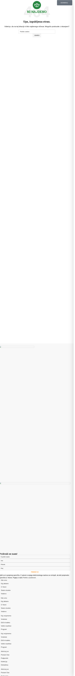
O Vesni (3, 587)
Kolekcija (4, 661)
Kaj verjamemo (6, 616)
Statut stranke (6, 590)
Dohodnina (4, 665)
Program (4, 629)
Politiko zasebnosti (29, 578)
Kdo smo (4, 580)
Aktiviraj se (5, 651)
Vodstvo (3, 594)
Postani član (5, 655)
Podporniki (4, 658)
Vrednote (4, 619)
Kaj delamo (5, 583)
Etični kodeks (5, 622)
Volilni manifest (6, 626)
